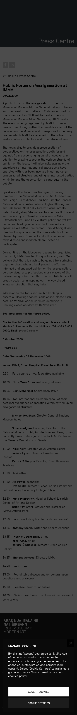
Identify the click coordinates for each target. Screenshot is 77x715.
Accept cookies (38, 691)
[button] (70, 643)
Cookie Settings (39, 703)
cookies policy (17, 676)
